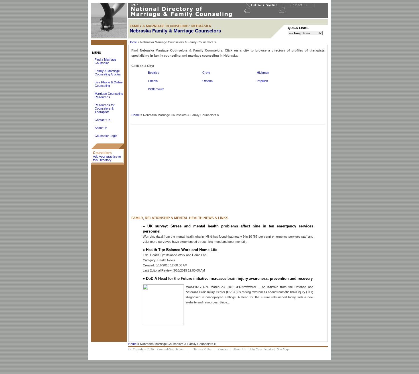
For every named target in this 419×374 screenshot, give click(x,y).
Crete (206, 72)
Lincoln (153, 81)
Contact (223, 349)
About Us (101, 128)
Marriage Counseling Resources (109, 95)
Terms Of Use (202, 349)
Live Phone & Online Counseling (109, 84)
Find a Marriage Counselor (105, 61)
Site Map (283, 349)
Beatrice (153, 72)
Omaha (207, 81)
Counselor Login (106, 135)
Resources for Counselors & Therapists (105, 108)
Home (133, 42)
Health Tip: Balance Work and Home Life (181, 250)
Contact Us (102, 120)
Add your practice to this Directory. (107, 158)
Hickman (263, 72)
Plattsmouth (156, 89)
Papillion (262, 81)
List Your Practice (262, 349)
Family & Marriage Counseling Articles (108, 72)
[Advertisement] (191, 167)
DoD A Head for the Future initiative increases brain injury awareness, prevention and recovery (229, 278)
